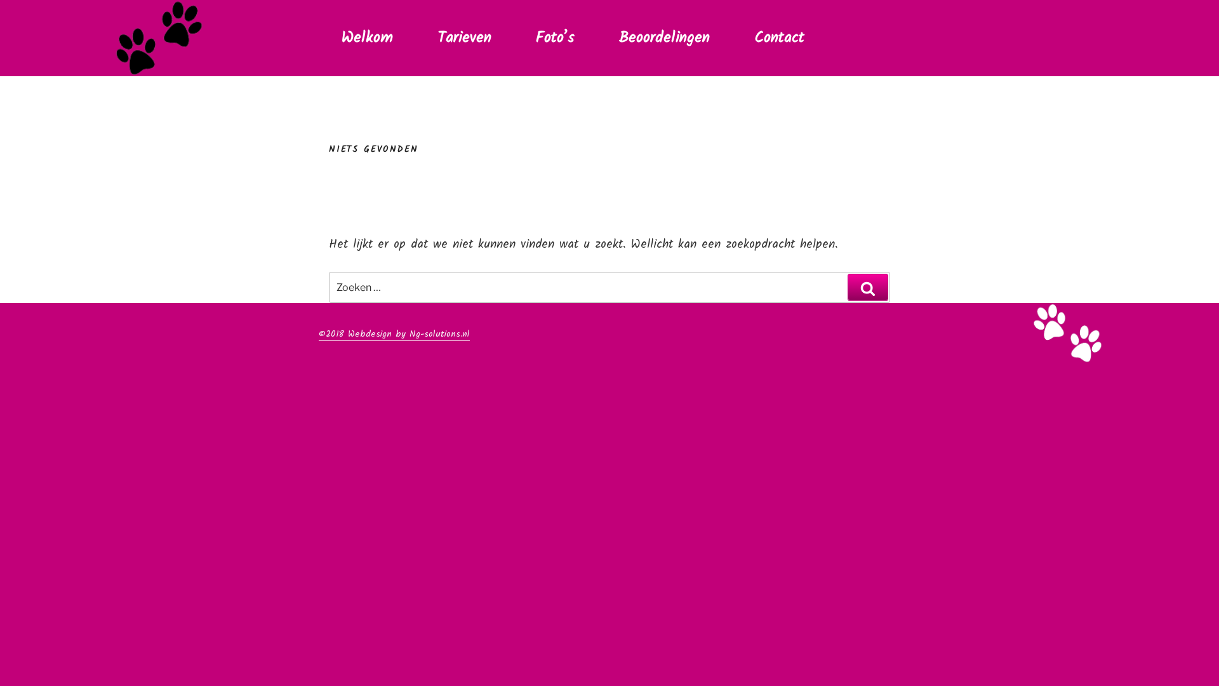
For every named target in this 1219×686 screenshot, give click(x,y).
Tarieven (464, 37)
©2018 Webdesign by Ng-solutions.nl (394, 334)
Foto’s (555, 37)
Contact (779, 37)
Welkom (367, 37)
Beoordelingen (664, 37)
